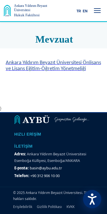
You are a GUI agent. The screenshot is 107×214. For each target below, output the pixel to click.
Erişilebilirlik (22, 206)
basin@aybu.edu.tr (46, 168)
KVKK (70, 206)
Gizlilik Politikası (49, 206)
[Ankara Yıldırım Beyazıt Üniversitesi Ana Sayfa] (7, 10)
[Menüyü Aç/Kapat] (97, 10)
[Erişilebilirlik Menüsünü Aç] (92, 199)
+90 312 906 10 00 (45, 175)
